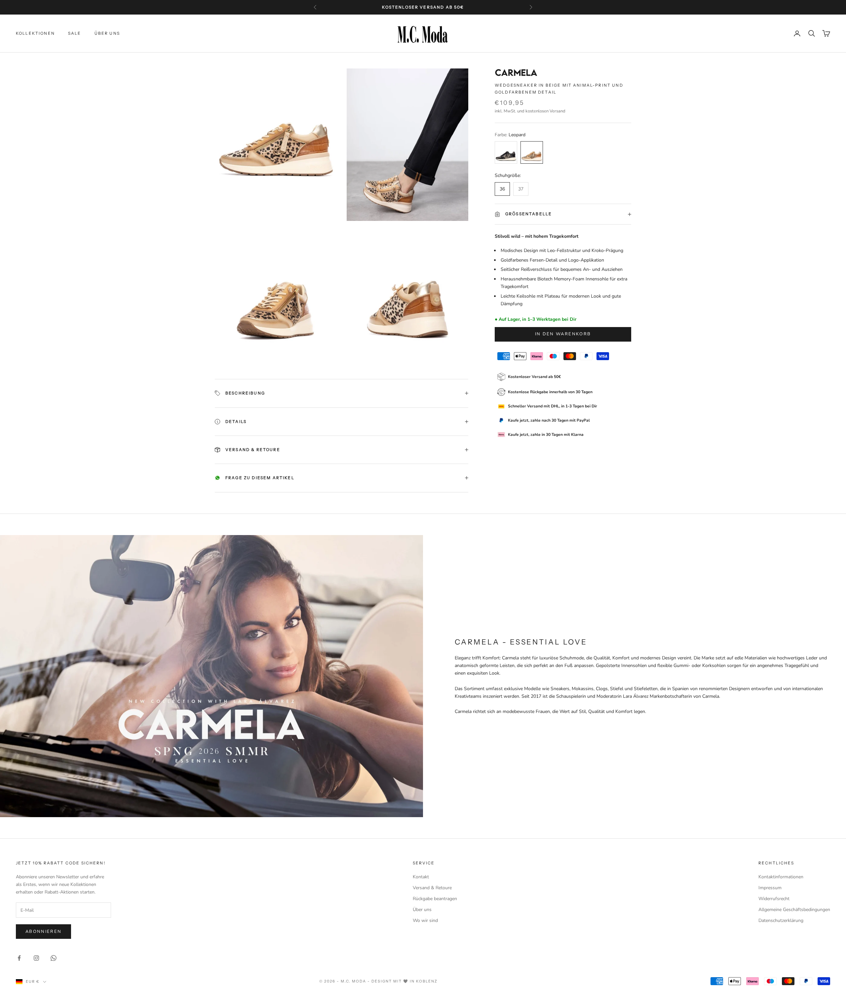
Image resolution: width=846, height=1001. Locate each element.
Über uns (107, 33)
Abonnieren (43, 932)
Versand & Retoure (432, 888)
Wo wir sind (425, 920)
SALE (74, 33)
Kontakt (421, 877)
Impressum (770, 888)
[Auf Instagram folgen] (36, 958)
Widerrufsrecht (773, 899)
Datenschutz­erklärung (780, 920)
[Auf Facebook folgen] (19, 958)
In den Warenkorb (563, 334)
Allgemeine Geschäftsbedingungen (794, 909)
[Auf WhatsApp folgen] (53, 958)
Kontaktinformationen (780, 877)
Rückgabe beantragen (435, 899)
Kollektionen (35, 33)
